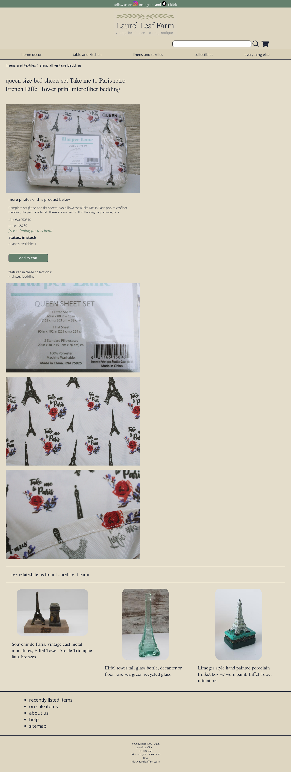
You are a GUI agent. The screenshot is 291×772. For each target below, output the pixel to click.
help (34, 719)
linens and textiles (148, 54)
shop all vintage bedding (60, 65)
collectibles (203, 54)
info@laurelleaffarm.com (145, 761)
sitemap (38, 726)
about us (38, 713)
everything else (257, 54)
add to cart (28, 258)
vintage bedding (23, 276)
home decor (31, 54)
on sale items (43, 706)
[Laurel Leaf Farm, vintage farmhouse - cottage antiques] (145, 24)
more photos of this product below (39, 199)
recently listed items (50, 700)
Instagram (146, 5)
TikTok (172, 5)
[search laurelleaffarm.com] (257, 44)
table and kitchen (87, 54)
